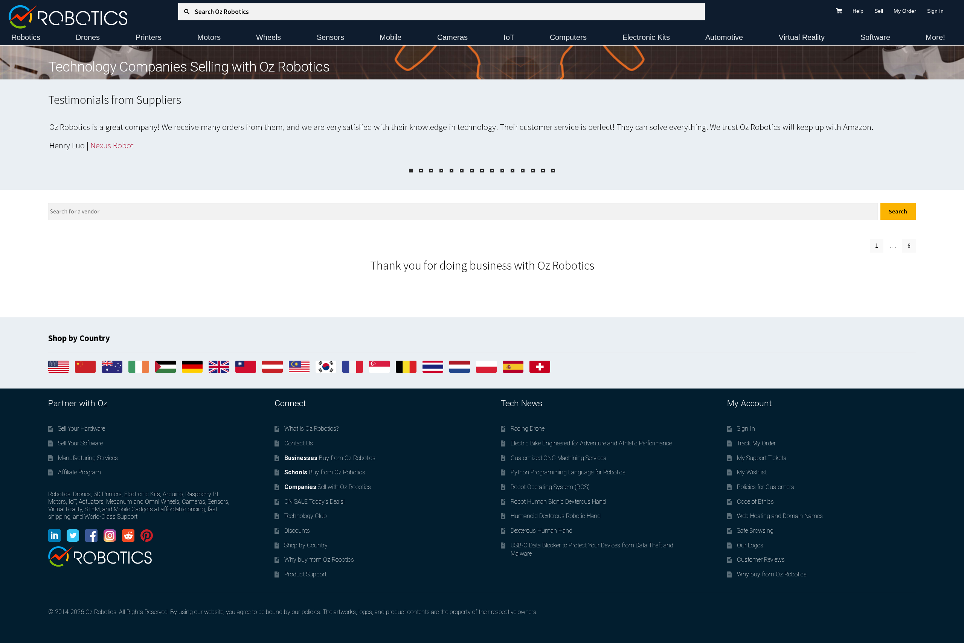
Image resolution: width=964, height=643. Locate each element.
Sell (878, 11)
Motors (209, 37)
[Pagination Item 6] (462, 170)
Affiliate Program (79, 472)
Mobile (390, 37)
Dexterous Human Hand (541, 530)
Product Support (305, 574)
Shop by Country (306, 545)
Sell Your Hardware (81, 428)
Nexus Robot (112, 145)
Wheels (268, 37)
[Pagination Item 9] (492, 170)
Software (875, 37)
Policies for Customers (765, 487)
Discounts (297, 530)
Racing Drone (528, 428)
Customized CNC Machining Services (558, 458)
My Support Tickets (761, 458)
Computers (568, 37)
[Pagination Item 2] (421, 170)
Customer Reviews (761, 559)
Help (858, 11)
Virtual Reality (802, 37)
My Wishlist (752, 472)
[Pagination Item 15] (553, 170)
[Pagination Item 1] (411, 170)
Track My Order (756, 443)
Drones (88, 37)
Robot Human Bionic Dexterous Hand (558, 501)
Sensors (330, 37)
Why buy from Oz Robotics (319, 559)
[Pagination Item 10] (502, 170)
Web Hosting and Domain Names (780, 516)
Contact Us (298, 443)
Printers (149, 37)
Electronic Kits (646, 37)
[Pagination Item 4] (441, 170)
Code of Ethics (755, 501)
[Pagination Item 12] (523, 170)
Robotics (25, 37)
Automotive (724, 37)
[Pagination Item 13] (533, 170)
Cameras (452, 37)
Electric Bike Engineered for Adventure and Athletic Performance (591, 443)
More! (935, 37)
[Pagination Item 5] (451, 170)
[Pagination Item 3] (431, 170)
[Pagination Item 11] (512, 170)
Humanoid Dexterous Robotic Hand (556, 516)
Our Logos (750, 545)
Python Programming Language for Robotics (568, 472)
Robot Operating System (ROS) (550, 487)
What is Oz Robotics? (311, 428)
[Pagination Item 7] (472, 170)
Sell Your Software (80, 443)
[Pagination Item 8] (482, 170)
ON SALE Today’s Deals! (314, 501)
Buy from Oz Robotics (329, 458)
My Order (905, 11)
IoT (508, 37)
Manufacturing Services (88, 458)
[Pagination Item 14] (543, 170)
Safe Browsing (755, 530)
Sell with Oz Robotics (327, 487)
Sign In (935, 11)
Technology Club (305, 516)
